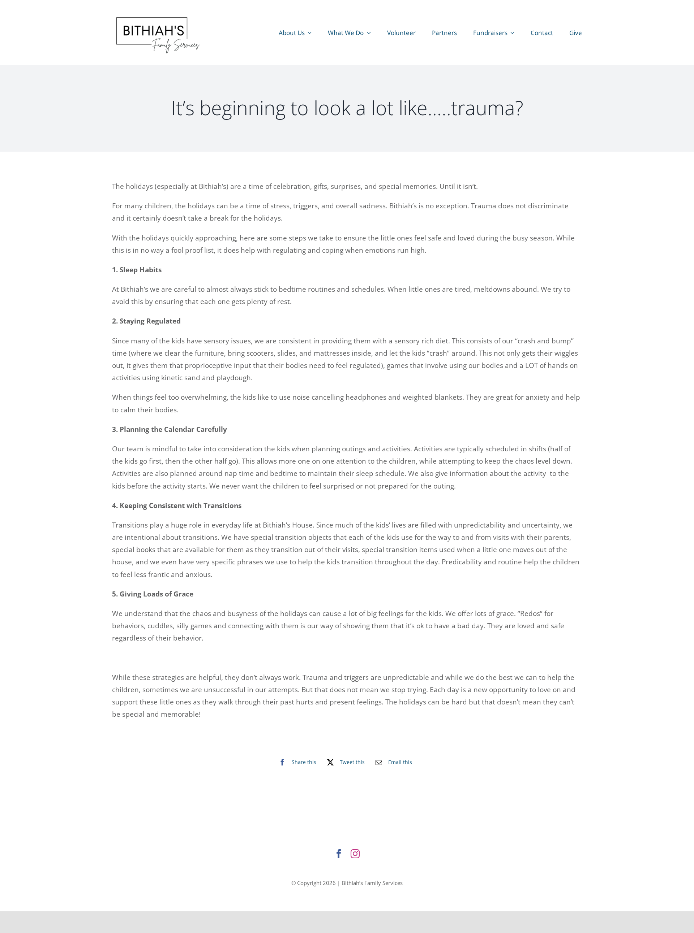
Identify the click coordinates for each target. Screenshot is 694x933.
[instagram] (355, 853)
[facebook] (338, 853)
